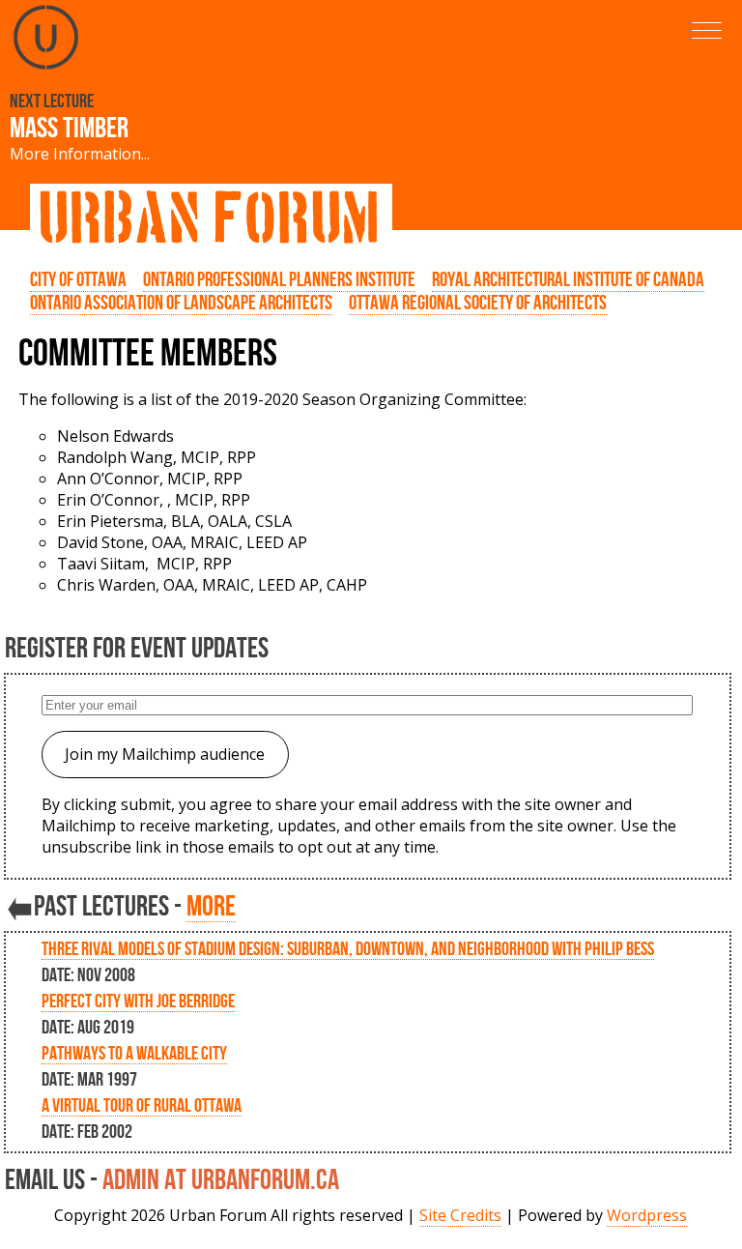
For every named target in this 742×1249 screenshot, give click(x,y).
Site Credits (460, 1215)
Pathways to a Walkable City (134, 1052)
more (211, 905)
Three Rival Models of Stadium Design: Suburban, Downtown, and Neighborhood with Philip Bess (348, 948)
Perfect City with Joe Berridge (138, 1000)
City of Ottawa (78, 279)
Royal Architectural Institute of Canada (568, 279)
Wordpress (647, 1215)
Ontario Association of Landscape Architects (181, 302)
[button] (706, 30)
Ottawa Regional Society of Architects (478, 302)
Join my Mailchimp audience (165, 754)
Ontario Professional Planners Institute (279, 279)
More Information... (80, 153)
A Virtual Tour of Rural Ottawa (142, 1105)
